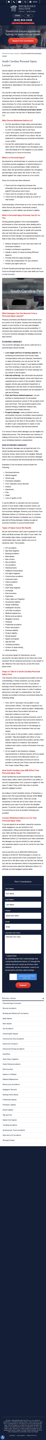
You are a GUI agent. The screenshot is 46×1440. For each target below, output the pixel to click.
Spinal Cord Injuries (10, 1120)
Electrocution (8, 1069)
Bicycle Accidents (9, 1008)
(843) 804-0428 (23, 20)
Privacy (25, 978)
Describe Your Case (13, 933)
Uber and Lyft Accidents (12, 1135)
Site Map (12, 1435)
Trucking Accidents (10, 1125)
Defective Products (10, 1044)
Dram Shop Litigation (10, 1059)
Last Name (9, 900)
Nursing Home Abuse (10, 1095)
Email (20, 2)
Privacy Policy (32, 1435)
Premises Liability (9, 1105)
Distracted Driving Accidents (13, 1049)
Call (14, 2)
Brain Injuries (7, 1019)
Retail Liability (8, 1110)
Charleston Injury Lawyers (11, 53)
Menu (35, 2)
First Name (9, 889)
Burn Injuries (7, 1024)
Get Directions (23, 1310)
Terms (28, 978)
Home (8, 2)
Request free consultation (23, 41)
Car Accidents (8, 1029)
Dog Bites (6, 1054)
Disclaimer (21, 1435)
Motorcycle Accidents (11, 1084)
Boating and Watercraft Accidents (16, 1013)
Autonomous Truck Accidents (14, 1130)
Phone (8, 911)
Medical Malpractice (10, 1079)
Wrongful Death (9, 1140)
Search (25, 2)
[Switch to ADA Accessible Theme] (3, 1437)
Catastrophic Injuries (10, 1034)
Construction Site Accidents (13, 1039)
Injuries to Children (9, 1074)
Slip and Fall (7, 1115)
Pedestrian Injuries (10, 1100)
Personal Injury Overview (12, 1003)
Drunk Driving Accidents (12, 1064)
